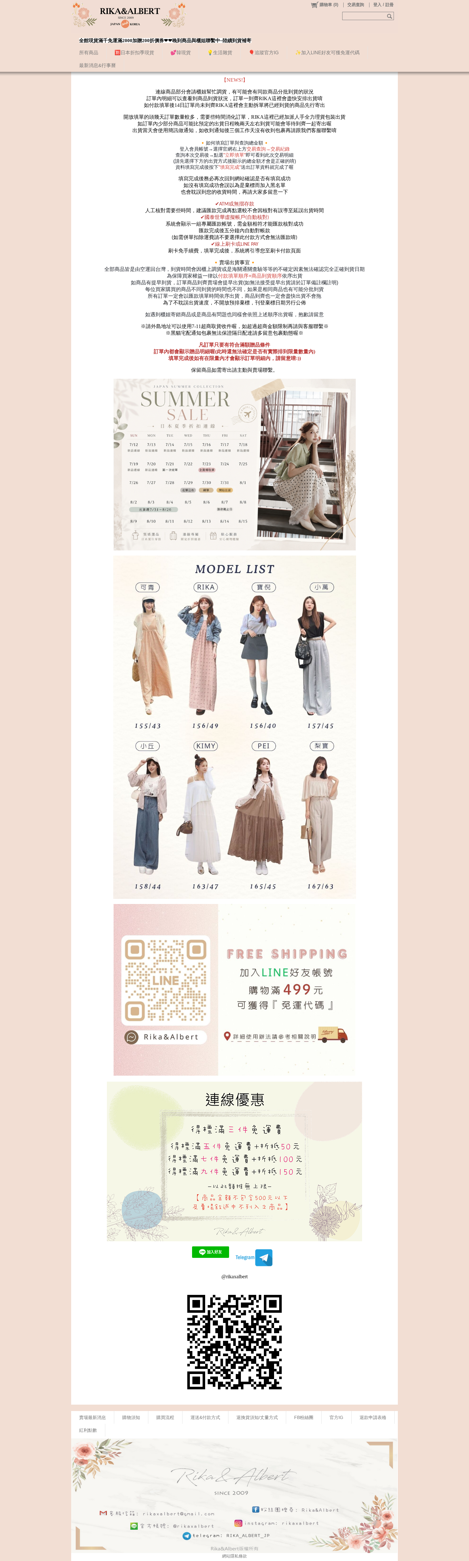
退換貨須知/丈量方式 (257, 1417)
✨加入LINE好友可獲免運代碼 (327, 52)
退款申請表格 (373, 1417)
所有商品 (88, 52)
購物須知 (131, 1417)
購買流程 (165, 1417)
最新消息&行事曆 (97, 65)
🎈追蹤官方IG (264, 52)
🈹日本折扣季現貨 (134, 52)
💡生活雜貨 (219, 52)
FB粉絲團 (303, 1417)
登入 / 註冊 (383, 4)
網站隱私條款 (234, 1556)
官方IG (336, 1417)
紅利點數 (88, 1430)
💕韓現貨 (180, 52)
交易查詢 (355, 4)
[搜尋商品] (390, 16)
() (329, 4)
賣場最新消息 (92, 1417)
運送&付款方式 (205, 1417)
